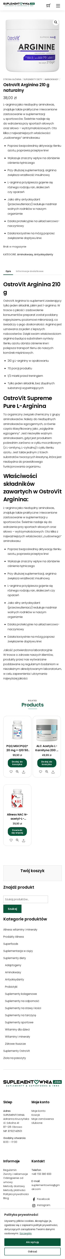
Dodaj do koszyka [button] (17, 763)
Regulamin (10, 1170)
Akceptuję (32, 1242)
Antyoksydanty (43, 254)
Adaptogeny (13, 965)
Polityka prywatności (16, 1194)
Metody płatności (14, 1190)
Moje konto (39, 1111)
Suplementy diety (33, 79)
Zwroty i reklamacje (15, 1174)
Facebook (43, 1199)
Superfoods (10, 944)
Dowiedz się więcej (17, 831)
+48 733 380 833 (41, 1174)
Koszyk (36, 1115)
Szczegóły (26, 1233)
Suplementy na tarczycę (20, 1015)
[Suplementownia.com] (32, 1085)
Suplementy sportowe (19, 1022)
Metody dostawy (14, 1186)
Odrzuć (32, 1251)
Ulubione (37, 1123)
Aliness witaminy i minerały (20, 929)
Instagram (43, 1205)
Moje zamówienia (43, 1119)
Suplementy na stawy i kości (23, 1008)
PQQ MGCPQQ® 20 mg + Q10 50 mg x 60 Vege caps (17, 752)
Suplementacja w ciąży (18, 951)
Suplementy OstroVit (16, 1051)
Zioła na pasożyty (14, 1058)
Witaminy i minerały (17, 1036)
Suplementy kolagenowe (21, 994)
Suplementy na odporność (22, 1001)
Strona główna (12, 79)
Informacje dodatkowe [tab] (29, 271)
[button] (56, 22)
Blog (6, 1198)
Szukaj (12, 909)
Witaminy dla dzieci (17, 1029)
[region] (32, 1234)
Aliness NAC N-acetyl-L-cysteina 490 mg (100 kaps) (17, 821)
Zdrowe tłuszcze (15, 1044)
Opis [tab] (8, 271)
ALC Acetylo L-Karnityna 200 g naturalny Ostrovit (46, 752)
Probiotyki (11, 987)
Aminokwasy (51, 79)
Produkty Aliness (13, 937)
